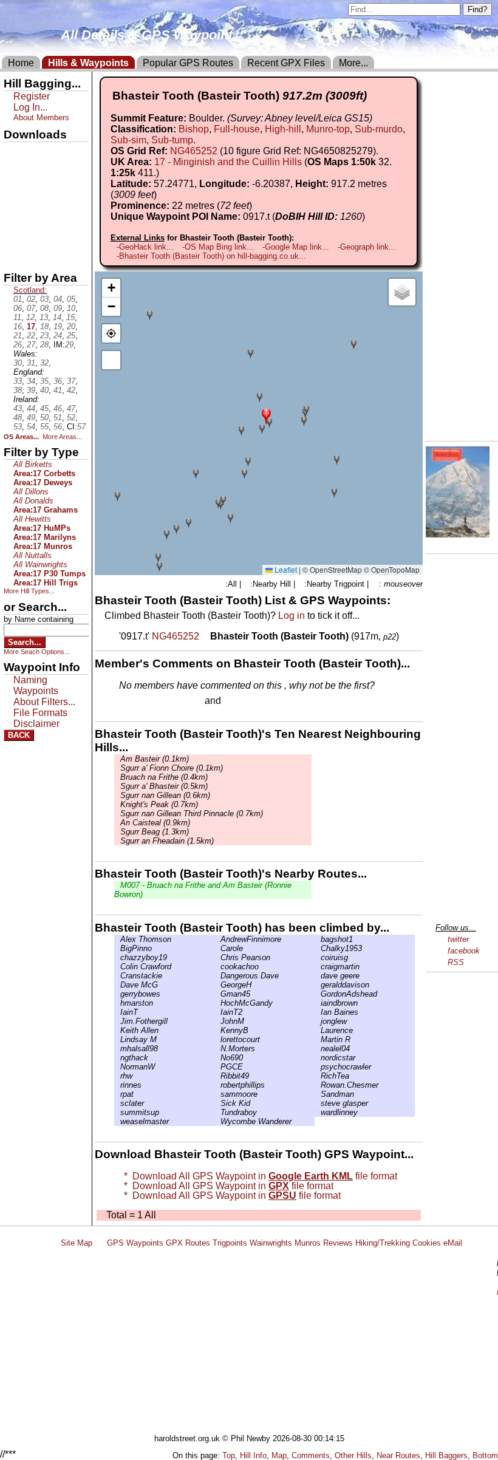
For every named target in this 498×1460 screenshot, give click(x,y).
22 (31, 335)
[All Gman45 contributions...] (217, 993)
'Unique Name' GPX (43, 172)
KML (14, 214)
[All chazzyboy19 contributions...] (117, 957)
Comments (311, 1455)
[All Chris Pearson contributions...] (217, 957)
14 (57, 317)
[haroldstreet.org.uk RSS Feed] (99, 1242)
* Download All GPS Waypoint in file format (258, 1176)
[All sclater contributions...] (117, 1103)
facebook (464, 950)
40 (44, 390)
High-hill (283, 129)
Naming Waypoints (35, 685)
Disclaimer (36, 723)
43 (17, 408)
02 (31, 299)
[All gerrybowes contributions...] (117, 993)
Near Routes (398, 1455)
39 (31, 390)
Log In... (248, 701)
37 (71, 381)
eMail (452, 1242)
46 (57, 408)
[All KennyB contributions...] (217, 1030)
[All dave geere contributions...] (318, 975)
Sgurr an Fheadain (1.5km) (167, 840)
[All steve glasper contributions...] (318, 1103)
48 (17, 417)
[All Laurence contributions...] (318, 1030)
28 (44, 344)
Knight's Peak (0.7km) (159, 804)
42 (71, 390)
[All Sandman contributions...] (318, 1094)
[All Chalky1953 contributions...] (318, 948)
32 (44, 362)
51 (57, 417)
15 (70, 317)
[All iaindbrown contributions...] (318, 1003)
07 (31, 308)
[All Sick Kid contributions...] (217, 1103)
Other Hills (353, 1455)
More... (353, 63)
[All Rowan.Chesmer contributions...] (318, 1085)
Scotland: (30, 290)
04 (57, 299)
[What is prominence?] (257, 205)
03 (44, 299)
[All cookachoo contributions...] (217, 966)
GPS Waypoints (135, 1242)
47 (71, 408)
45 (44, 408)
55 (44, 426)
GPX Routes (188, 1242)
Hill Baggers (446, 1455)
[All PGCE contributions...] (217, 1066)
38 (17, 390)
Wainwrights (271, 1242)
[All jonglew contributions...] (318, 1021)
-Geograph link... (367, 246)
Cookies (426, 1242)
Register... (149, 701)
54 (31, 426)
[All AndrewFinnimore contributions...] (217, 939)
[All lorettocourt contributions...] (217, 1039)
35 (44, 381)
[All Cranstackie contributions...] (117, 975)
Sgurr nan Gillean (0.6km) (165, 795)
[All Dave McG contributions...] (117, 984)
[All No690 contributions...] (217, 1057)
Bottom (485, 1455)
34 (31, 381)
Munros (308, 1242)
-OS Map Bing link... (218, 246)
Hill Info (253, 1455)
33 (17, 381)
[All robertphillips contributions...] (217, 1085)
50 (44, 417)
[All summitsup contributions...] (117, 1112)
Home (21, 63)
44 (31, 408)
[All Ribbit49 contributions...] (217, 1075)
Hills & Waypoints (88, 63)
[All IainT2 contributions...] (217, 1012)
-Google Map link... (295, 246)
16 (17, 326)
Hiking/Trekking (382, 1242)
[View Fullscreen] (111, 360)
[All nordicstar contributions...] (318, 1057)
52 (71, 417)
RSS (456, 962)
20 (71, 326)
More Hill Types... (29, 591)
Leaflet (285, 569)
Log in (291, 615)
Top (228, 1455)
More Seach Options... (37, 651)
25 (71, 335)
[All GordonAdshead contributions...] (318, 993)
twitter (458, 939)
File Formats (40, 713)
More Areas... (62, 436)
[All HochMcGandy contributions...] (217, 1003)
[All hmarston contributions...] (117, 1003)
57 (81, 426)
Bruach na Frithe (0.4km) (164, 777)
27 (31, 344)
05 (71, 299)
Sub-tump (172, 140)
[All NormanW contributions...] (117, 1066)
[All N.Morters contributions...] (217, 1048)
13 (43, 317)
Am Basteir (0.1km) (154, 758)
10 (71, 308)
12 (30, 317)
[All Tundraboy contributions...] (217, 1112)
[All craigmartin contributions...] (318, 966)
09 (57, 308)
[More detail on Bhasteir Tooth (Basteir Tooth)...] (206, 636)
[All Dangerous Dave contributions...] (217, 975)
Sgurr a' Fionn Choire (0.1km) (171, 768)
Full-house (237, 129)
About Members (41, 117)
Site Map (76, 1242)
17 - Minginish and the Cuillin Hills (228, 162)
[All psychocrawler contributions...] (318, 1066)
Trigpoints (230, 1242)
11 (17, 317)
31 (31, 362)
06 (17, 308)
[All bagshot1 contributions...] (318, 939)
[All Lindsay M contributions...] (117, 1039)
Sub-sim (128, 140)
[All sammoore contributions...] (217, 1094)
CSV (14, 256)
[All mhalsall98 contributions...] (117, 1048)
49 (31, 417)
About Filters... (44, 702)
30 (17, 362)
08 (44, 308)
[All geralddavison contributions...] (318, 984)
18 (44, 326)
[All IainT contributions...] (117, 1012)
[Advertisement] (276, 1343)
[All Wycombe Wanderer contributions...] (217, 1121)
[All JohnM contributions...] (217, 1021)
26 (17, 344)
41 (57, 390)
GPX (14, 152)
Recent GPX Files (286, 63)
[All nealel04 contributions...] (318, 1048)
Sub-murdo (379, 129)
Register (31, 96)
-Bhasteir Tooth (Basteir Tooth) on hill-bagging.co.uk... (211, 256)
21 (17, 335)
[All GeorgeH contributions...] (217, 984)
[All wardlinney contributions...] (318, 1112)
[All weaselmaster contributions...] (117, 1121)
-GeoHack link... (145, 246)
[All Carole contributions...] (217, 948)
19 (57, 326)
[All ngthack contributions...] (117, 1057)
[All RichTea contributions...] (318, 1075)
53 (17, 426)
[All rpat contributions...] (117, 1094)
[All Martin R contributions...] (318, 1039)
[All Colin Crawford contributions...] (117, 966)
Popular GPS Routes (188, 63)
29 (69, 344)
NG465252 (193, 151)
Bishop (194, 129)
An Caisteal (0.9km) (155, 822)
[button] (266, 415)
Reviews (338, 1242)
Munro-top (328, 129)
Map (279, 1455)
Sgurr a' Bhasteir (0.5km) (164, 786)
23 (44, 335)
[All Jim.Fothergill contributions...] (117, 1021)
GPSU (16, 194)
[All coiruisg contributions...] (318, 957)
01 (17, 299)
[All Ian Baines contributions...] (318, 1012)
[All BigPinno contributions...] (117, 948)
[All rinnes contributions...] (117, 1085)
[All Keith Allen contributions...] (117, 1030)
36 (57, 381)
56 (57, 426)
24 (57, 335)
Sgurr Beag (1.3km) (154, 831)
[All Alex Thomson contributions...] (117, 939)
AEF (14, 235)
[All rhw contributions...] (117, 1075)
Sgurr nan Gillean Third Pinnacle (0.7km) (191, 813)
